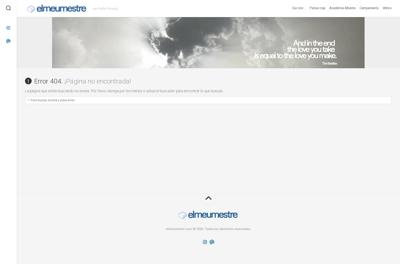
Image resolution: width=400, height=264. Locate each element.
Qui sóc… (298, 8)
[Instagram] (8, 28)
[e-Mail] (8, 41)
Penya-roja (317, 8)
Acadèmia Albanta (342, 8)
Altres (387, 8)
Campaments (369, 8)
